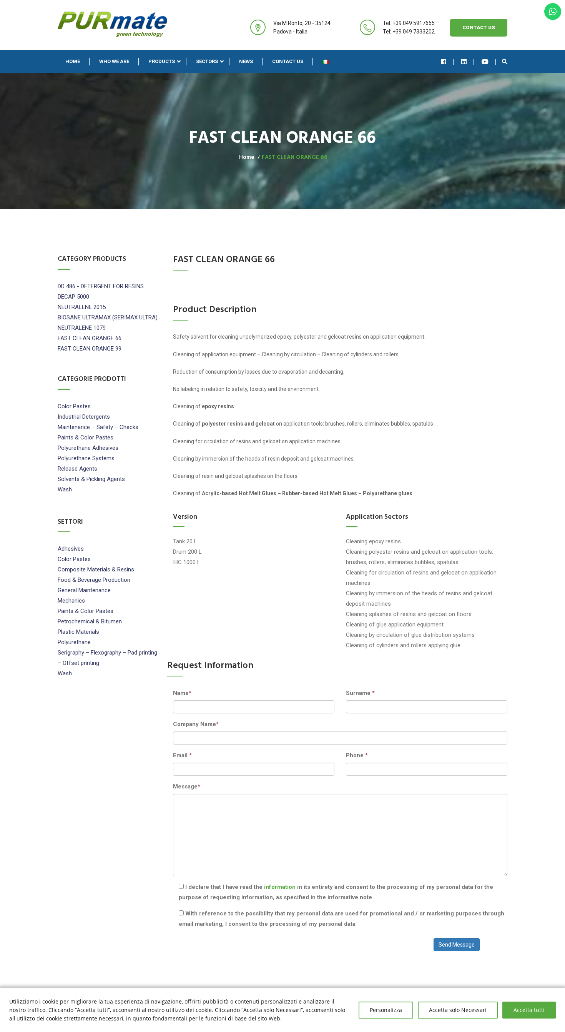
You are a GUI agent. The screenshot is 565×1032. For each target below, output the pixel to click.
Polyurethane (74, 642)
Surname (360, 693)
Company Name (196, 724)
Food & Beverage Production (94, 579)
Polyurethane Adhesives (88, 447)
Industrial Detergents (84, 416)
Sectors (207, 61)
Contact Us (478, 27)
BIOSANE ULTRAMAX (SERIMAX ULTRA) (108, 317)
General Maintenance (84, 590)
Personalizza (386, 1010)
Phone (357, 755)
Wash (65, 489)
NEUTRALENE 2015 (82, 307)
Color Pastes (74, 406)
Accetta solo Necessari (458, 1010)
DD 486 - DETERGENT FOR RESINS (101, 286)
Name (182, 693)
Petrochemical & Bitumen (90, 621)
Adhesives (71, 548)
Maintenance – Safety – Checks (98, 427)
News (246, 61)
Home (72, 61)
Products (161, 61)
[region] (282, 1010)
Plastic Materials (78, 631)
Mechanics (71, 600)
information (280, 886)
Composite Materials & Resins (96, 569)
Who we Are (114, 61)
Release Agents (77, 468)
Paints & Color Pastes (85, 437)
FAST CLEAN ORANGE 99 (89, 348)
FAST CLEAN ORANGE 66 (89, 338)
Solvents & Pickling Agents (91, 479)
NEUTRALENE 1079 (82, 327)
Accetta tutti (529, 1010)
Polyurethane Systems (86, 458)
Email (182, 755)
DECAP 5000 (73, 296)
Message (186, 786)
